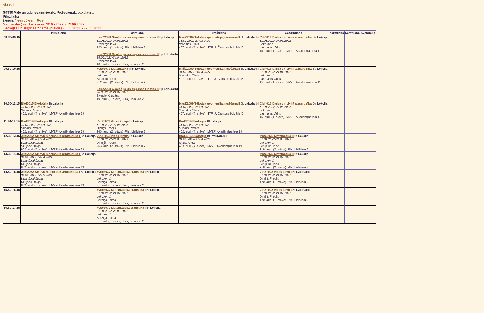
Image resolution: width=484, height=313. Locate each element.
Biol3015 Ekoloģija (35, 103)
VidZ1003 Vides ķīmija (113, 121)
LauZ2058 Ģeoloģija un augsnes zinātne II (128, 37)
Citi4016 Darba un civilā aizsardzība (286, 37)
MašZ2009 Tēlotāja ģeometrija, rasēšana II (210, 37)
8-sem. (42, 20)
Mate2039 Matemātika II (114, 68)
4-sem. (20, 20)
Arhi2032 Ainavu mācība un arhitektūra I (51, 136)
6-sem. (31, 20)
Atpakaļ (8, 5)
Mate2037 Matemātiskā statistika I (121, 171)
